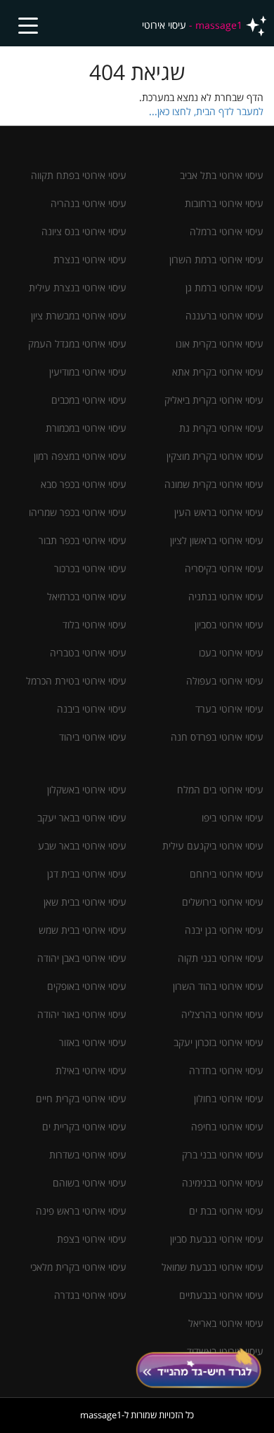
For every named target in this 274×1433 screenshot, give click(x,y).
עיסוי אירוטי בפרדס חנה (217, 737)
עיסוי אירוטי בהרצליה (222, 1014)
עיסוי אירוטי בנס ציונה (83, 231)
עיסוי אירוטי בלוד (94, 624)
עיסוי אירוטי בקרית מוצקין (215, 456)
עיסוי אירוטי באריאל (225, 1323)
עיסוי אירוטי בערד (229, 708)
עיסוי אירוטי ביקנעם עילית (212, 845)
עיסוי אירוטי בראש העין (218, 512)
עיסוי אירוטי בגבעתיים (221, 1295)
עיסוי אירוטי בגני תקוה (220, 958)
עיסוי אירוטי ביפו (232, 817)
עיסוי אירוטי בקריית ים (84, 1126)
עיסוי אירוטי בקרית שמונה (213, 484)
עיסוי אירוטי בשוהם (89, 1182)
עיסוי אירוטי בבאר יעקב (81, 817)
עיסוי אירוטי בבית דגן (86, 873)
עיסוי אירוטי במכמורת (86, 428)
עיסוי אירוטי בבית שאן (85, 902)
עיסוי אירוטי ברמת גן (224, 287)
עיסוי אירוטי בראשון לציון (216, 540)
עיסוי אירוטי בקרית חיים (81, 1098)
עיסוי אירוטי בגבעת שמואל (212, 1267)
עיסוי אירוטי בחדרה (226, 1070)
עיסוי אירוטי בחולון (228, 1098)
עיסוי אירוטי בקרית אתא (217, 371)
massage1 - (192, 25)
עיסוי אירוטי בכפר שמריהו (77, 512)
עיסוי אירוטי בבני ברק (222, 1154)
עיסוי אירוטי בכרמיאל (86, 596)
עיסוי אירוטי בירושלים (222, 902)
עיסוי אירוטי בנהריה (88, 203)
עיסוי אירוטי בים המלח (220, 789)
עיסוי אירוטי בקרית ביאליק (213, 400)
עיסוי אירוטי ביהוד (92, 737)
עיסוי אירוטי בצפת (91, 1239)
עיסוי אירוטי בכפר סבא (83, 484)
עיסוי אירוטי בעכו (231, 652)
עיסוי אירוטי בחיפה (227, 1126)
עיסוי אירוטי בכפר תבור (82, 540)
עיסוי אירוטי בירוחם (226, 873)
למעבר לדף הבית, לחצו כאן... (206, 111)
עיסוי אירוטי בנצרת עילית (77, 287)
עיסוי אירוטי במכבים (88, 400)
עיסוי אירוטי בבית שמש (82, 930)
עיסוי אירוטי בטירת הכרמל (76, 680)
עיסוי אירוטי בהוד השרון (218, 986)
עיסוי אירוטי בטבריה (88, 652)
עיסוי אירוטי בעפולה (224, 680)
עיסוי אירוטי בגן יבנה (224, 930)
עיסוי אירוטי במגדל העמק (77, 343)
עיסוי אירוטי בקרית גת (221, 428)
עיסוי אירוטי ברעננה (224, 315)
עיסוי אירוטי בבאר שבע (82, 845)
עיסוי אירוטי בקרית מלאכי (78, 1267)
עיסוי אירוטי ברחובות (224, 203)
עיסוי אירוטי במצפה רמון (80, 456)
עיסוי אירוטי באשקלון (86, 789)
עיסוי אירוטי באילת (91, 1070)
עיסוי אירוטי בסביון (229, 624)
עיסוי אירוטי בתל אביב (221, 175)
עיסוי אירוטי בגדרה (90, 1295)
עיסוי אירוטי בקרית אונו (219, 343)
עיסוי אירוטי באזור (92, 1042)
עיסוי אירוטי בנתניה (225, 596)
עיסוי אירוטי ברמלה (226, 231)
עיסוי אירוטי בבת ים (226, 1210)
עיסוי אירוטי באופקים (86, 986)
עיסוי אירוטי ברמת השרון (216, 259)
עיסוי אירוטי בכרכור (90, 568)
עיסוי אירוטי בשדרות (87, 1154)
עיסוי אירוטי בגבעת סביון (216, 1239)
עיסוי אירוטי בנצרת (89, 259)
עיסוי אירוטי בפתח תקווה (78, 175)
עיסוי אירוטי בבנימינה (222, 1182)
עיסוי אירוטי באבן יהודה (81, 958)
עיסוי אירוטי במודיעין (87, 371)
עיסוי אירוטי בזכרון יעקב (218, 1042)
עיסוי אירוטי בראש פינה (81, 1210)
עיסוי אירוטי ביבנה (91, 708)
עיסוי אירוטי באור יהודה (81, 1014)
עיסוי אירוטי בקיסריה (224, 568)
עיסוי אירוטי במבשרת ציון (78, 315)
